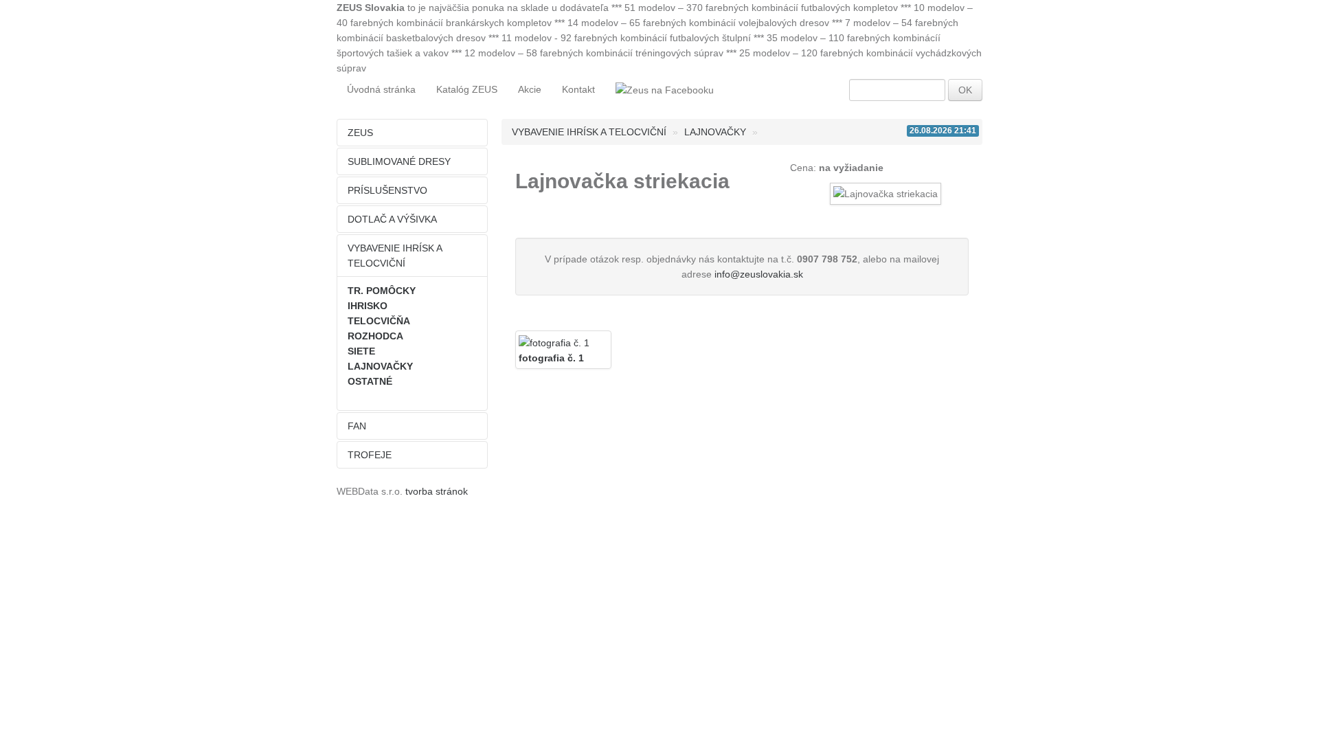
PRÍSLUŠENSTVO (387, 190)
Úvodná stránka (381, 89)
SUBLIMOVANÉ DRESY (399, 161)
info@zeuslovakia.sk (758, 274)
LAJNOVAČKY (715, 131)
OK (965, 90)
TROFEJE (370, 454)
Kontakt (578, 89)
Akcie (529, 89)
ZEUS (360, 132)
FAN (357, 425)
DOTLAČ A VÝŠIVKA (392, 219)
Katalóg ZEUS (466, 89)
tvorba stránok (436, 491)
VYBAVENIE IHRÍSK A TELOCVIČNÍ (395, 256)
